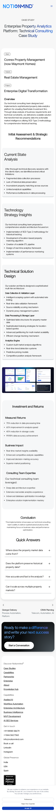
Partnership (9, 676)
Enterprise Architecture (14, 708)
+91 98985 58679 (12, 731)
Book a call (8, 743)
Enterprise (8, 681)
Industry (8, 72)
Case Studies (10, 668)
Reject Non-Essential (28, 804)
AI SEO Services (11, 720)
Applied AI (8, 699)
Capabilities (9, 672)
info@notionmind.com (13, 739)
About (6, 685)
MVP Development (12, 716)
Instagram (8, 752)
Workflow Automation (13, 704)
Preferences (28, 799)
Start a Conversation (19, 645)
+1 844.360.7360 (11, 735)
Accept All (28, 808)
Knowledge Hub (11, 689)
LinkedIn (7, 747)
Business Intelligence (13, 712)
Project (7, 85)
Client (7, 54)
